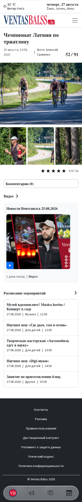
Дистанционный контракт (41, 438)
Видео (8, 196)
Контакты (41, 410)
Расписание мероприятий (25, 293)
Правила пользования (41, 428)
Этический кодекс (41, 456)
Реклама (41, 419)
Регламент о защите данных (41, 447)
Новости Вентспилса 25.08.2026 (32, 208)
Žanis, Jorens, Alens (60, 8)
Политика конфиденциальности (41, 466)
